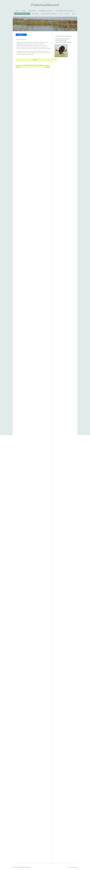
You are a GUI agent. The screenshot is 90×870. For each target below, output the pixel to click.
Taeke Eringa (47, 67)
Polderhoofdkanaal (45, 5)
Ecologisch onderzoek (61, 40)
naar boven (35, 59)
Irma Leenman (18, 67)
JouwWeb (75, 867)
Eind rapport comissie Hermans (63, 42)
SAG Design (32, 65)
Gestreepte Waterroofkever (62, 39)
